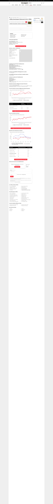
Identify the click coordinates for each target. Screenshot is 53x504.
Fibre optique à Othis (24, 198)
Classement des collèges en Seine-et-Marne (21, 159)
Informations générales (13, 34)
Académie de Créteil (15, 43)
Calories (23, 208)
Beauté (13, 0)
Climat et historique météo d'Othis (14, 201)
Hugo (41, 0)
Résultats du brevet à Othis (25, 204)
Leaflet (31, 61)
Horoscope (39, 0)
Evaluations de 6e (24, 35)
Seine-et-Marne (14, 17)
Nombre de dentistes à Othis (25, 197)
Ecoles (11, 17)
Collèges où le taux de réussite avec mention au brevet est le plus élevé (21, 128)
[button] (20, 50)
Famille (28, 0)
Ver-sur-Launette (15, 23)
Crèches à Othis (12, 197)
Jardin (21, 0)
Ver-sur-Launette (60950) (13, 186)
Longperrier (19, 23)
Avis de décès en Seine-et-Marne (14, 199)
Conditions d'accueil (13, 36)
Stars (34, 0)
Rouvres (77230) (23, 187)
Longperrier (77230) (12, 187)
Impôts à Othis (11, 198)
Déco (19, 0)
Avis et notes (23, 36)
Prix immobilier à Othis (24, 201)
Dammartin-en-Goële (24, 23)
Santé (30, 0)
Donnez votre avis (21, 46)
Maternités (11, 209)
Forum (43, 0)
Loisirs (36, 0)
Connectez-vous (24, 174)
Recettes (17, 0)
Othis (17, 17)
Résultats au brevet (24, 34)
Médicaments (23, 209)
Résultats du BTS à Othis (25, 205)
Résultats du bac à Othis (13, 205)
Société (32, 0)
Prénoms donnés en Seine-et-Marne (26, 199)
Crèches (11, 210)
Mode (10, 0)
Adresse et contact (13, 35)
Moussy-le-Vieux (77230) (24, 186)
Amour (23, 0)
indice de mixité (20, 69)
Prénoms (11, 208)
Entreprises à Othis (24, 200)
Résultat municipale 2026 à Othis (14, 204)
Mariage (26, 0)
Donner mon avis (17, 166)
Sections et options (13, 37)
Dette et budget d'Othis (13, 200)
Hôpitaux (23, 210)
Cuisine (15, 0)
